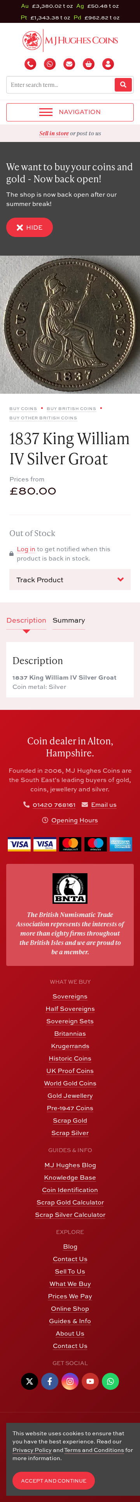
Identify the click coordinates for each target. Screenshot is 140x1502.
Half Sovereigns (70, 1008)
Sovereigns (70, 996)
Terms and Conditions (94, 1450)
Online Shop (70, 1308)
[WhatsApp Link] (110, 1381)
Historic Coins (70, 1058)
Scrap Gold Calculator (70, 1202)
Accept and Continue (53, 1481)
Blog (70, 1246)
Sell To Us (70, 1271)
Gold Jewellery (70, 1095)
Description (26, 620)
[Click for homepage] (70, 39)
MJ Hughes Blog (70, 1165)
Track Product (39, 580)
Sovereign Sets (70, 1021)
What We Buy (70, 1283)
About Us (70, 1333)
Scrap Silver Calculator (70, 1214)
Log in (26, 549)
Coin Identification (70, 1189)
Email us (104, 804)
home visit (89, 133)
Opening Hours (74, 820)
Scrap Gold (70, 1120)
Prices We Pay (70, 1296)
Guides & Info (70, 1321)
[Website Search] (123, 85)
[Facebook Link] (49, 1381)
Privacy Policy (32, 1450)
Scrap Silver (70, 1132)
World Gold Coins (70, 1083)
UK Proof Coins (70, 1070)
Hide (34, 227)
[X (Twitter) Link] (29, 1381)
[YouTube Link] (90, 1381)
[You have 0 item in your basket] (89, 64)
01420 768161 (54, 804)
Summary (68, 620)
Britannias (70, 1033)
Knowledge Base (70, 1177)
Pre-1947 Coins (70, 1108)
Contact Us (70, 1259)
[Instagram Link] (70, 1381)
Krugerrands (70, 1046)
